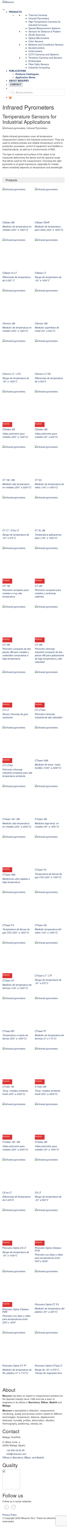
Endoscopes (34, 61)
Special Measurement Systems (44, 28)
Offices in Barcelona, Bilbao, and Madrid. (23, 1457)
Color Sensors (35, 41)
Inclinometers (35, 51)
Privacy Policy (9, 1514)
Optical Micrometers (38, 38)
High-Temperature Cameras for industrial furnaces (44, 23)
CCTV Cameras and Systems (43, 54)
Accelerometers (36, 47)
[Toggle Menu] (3, 9)
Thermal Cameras (37, 15)
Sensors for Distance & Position (44, 31)
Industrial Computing (39, 67)
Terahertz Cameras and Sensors (45, 57)
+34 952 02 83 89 (15, 1450)
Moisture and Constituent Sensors (45, 44)
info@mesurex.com (16, 1453)
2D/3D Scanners (36, 34)
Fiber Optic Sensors (38, 64)
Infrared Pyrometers (38, 18)
